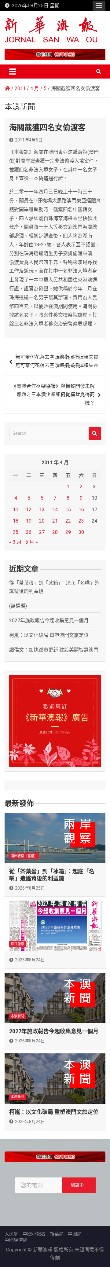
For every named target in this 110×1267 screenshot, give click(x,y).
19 (28, 521)
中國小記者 (34, 1234)
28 (55, 532)
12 (28, 509)
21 (55, 521)
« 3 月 (15, 542)
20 (42, 521)
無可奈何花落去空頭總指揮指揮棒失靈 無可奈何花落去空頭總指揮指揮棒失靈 (56, 361)
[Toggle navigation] (13, 71)
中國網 (75, 1234)
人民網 (11, 1234)
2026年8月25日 (30, 888)
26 (28, 532)
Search (95, 433)
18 (15, 521)
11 (15, 509)
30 (81, 532)
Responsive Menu (99, 6)
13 (42, 509)
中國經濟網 (16, 1240)
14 (55, 509)
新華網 (57, 1234)
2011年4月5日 (28, 140)
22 (68, 521)
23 (81, 521)
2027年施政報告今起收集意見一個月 (49, 620)
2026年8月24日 (30, 959)
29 (68, 532)
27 (42, 532)
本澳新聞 (17, 1016)
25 (15, 532)
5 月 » (31, 542)
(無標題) (18, 606)
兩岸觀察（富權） (24, 856)
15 (68, 509)
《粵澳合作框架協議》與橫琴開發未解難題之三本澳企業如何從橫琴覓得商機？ (53, 394)
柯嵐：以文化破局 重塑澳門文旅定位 (49, 635)
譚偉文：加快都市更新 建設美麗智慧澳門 (53, 650)
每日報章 (17, 944)
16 (81, 509)
